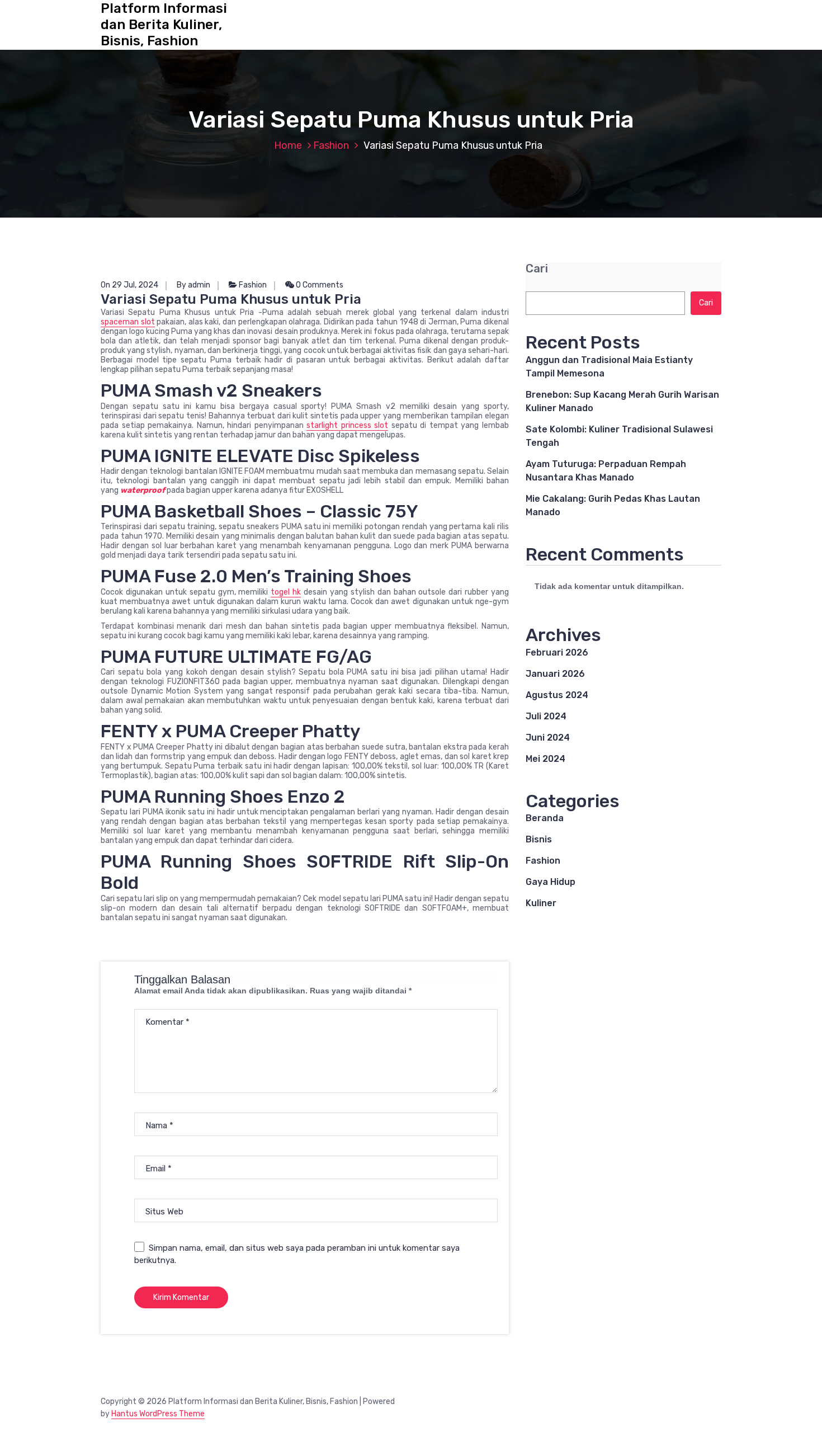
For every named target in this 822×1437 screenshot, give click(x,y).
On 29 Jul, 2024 (129, 285)
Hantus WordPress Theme (158, 1414)
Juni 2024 (548, 737)
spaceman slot (128, 322)
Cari (537, 268)
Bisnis (539, 839)
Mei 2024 (545, 758)
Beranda (545, 818)
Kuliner (541, 903)
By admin (193, 285)
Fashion (331, 145)
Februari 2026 (557, 652)
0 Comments (318, 285)
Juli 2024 (546, 716)
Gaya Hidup (550, 882)
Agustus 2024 (557, 695)
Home (288, 145)
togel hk (286, 592)
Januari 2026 (555, 673)
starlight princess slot (347, 425)
